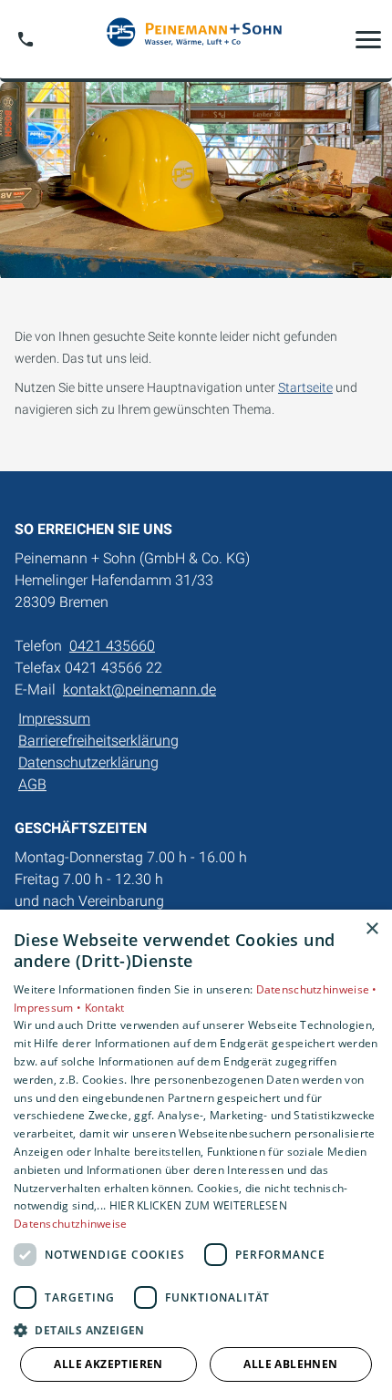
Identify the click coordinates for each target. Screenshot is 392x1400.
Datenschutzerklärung (88, 762)
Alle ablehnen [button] (290, 1364)
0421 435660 (112, 645)
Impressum (54, 718)
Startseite (305, 387)
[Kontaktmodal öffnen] (25, 39)
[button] (368, 39)
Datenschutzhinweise (71, 1223)
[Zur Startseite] (196, 39)
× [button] (371, 929)
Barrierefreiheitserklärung (98, 740)
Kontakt (105, 1007)
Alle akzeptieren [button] (108, 1364)
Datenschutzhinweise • (316, 989)
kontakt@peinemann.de (139, 689)
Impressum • (49, 1007)
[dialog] (196, 1155)
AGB (32, 784)
